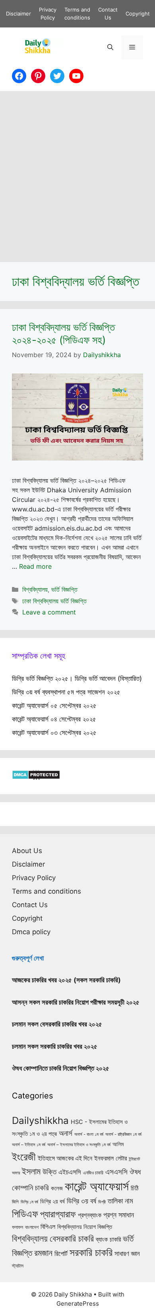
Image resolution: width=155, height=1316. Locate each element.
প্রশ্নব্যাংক (89, 1215)
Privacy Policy (34, 878)
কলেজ (57, 1188)
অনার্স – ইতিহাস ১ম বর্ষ (28, 1144)
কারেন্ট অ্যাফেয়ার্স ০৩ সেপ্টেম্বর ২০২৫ (54, 733)
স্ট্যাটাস (17, 1266)
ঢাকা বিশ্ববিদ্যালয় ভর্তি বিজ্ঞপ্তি (54, 601)
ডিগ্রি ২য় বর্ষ (52, 1201)
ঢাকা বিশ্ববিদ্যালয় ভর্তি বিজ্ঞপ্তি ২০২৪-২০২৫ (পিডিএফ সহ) (63, 333)
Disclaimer (18, 13)
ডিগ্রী (102, 1202)
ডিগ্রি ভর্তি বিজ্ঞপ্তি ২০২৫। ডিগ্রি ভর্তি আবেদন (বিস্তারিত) (77, 678)
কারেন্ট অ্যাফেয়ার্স (97, 1186)
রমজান (43, 1253)
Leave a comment (49, 612)
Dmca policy (31, 932)
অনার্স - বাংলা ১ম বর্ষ (88, 1134)
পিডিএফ (25, 1214)
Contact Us (30, 905)
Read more (35, 566)
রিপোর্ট (61, 1253)
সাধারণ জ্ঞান (127, 1254)
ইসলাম (31, 1171)
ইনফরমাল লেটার (110, 1158)
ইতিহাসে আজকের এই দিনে (65, 1158)
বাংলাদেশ (32, 1227)
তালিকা (115, 1200)
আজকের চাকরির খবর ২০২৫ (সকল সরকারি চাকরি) (66, 980)
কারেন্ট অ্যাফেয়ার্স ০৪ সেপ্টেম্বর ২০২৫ (54, 719)
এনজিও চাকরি (93, 1173)
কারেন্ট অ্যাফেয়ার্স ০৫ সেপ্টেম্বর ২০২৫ (54, 706)
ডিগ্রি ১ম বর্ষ (29, 1202)
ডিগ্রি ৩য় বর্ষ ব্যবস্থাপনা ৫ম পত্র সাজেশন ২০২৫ (66, 692)
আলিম (118, 1144)
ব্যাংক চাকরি (108, 1239)
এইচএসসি (69, 1172)
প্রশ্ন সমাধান (118, 1215)
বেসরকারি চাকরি (72, 1238)
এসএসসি (116, 1171)
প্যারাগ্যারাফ (58, 1214)
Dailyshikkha (40, 1120)
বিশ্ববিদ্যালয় (35, 589)
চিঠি (134, 1188)
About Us (27, 851)
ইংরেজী (24, 1157)
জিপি (15, 1202)
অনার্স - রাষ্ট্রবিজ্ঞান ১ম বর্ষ (123, 1134)
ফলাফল (17, 1227)
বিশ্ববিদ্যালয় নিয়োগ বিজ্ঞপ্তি (84, 1226)
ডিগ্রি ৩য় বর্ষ (81, 1200)
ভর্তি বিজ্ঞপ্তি (64, 589)
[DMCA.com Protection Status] (36, 777)
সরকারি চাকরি (91, 1252)
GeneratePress (77, 1303)
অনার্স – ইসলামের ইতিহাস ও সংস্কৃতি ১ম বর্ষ (78, 1144)
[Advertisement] (77, 172)
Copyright (138, 13)
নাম (129, 1200)
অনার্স (65, 1133)
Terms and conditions (46, 891)
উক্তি (49, 1171)
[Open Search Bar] (110, 47)
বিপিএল (48, 1226)
